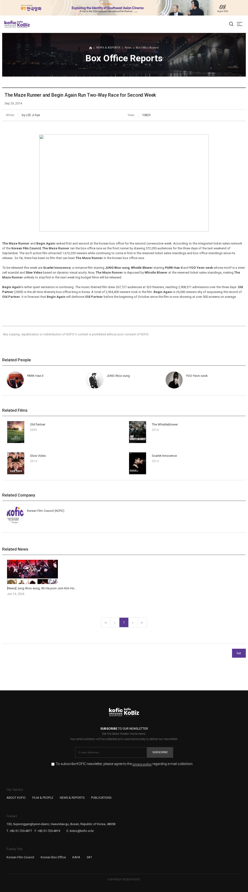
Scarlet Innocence (57, 267)
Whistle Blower (142, 267)
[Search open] (231, 24)
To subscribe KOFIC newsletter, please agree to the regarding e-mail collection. (124, 764)
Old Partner (37, 424)
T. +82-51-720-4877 (19, 831)
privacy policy (142, 764)
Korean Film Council (26, 248)
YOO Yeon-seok (201, 267)
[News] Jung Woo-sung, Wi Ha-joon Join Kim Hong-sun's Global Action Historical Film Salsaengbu (75, 588)
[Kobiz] (23, 24)
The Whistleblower (165, 424)
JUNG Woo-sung (117, 267)
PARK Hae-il (173, 267)
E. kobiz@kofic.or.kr (80, 831)
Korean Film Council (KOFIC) (45, 511)
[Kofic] (10, 24)
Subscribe (160, 752)
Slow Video (34, 272)
